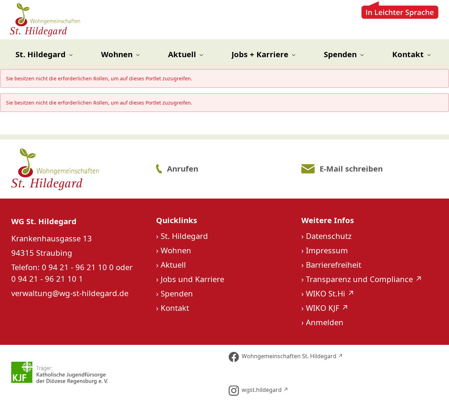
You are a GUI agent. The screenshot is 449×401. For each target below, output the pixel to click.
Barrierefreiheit (333, 264)
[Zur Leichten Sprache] (400, 19)
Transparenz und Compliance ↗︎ (364, 279)
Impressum (327, 250)
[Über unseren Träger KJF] (115, 373)
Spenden (177, 293)
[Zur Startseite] (45, 19)
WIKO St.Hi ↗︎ (330, 293)
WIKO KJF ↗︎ (327, 307)
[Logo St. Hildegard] (78, 169)
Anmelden (324, 322)
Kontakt (175, 307)
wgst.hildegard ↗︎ (265, 390)
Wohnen (176, 250)
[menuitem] (44, 54)
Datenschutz (328, 235)
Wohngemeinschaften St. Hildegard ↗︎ (292, 356)
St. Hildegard (184, 235)
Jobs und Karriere (192, 279)
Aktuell (173, 264)
